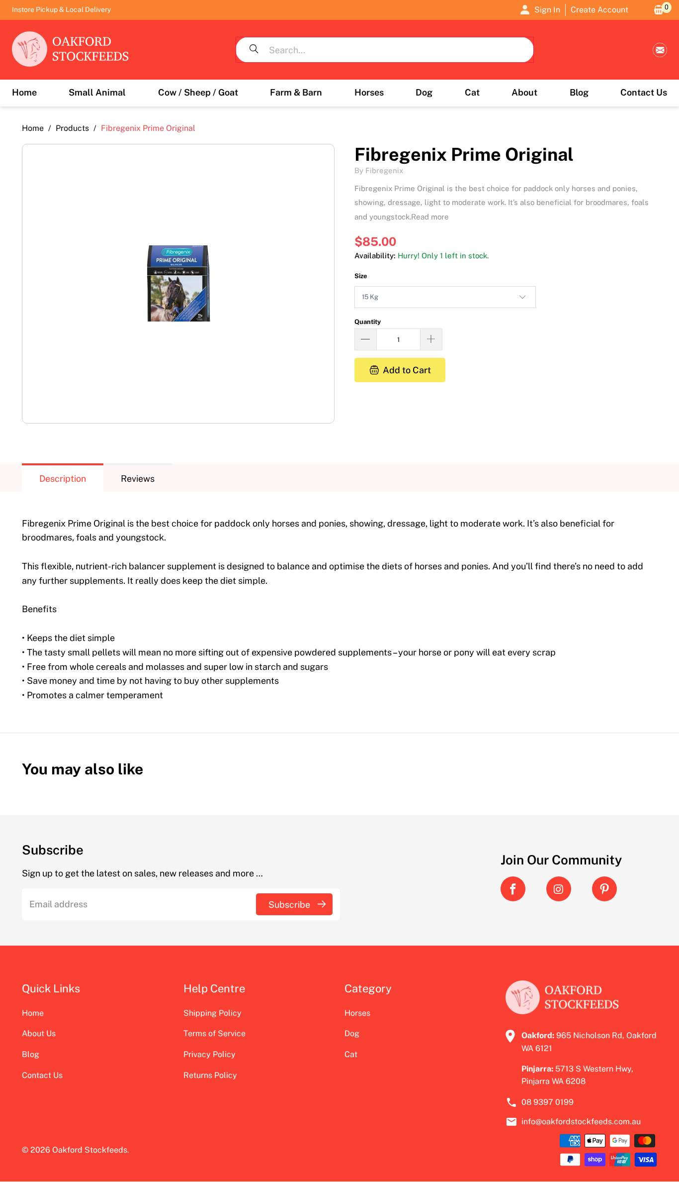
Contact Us (42, 1075)
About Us (39, 1033)
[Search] (254, 50)
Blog (30, 1054)
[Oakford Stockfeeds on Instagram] (558, 888)
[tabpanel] (339, 605)
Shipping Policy (212, 1013)
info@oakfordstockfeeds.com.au (660, 50)
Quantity (367, 321)
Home (33, 1013)
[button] (97, 93)
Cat (350, 1054)
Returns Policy (210, 1075)
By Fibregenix (378, 170)
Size (360, 276)
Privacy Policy (209, 1054)
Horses (357, 1013)
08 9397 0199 (547, 1102)
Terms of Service (214, 1033)
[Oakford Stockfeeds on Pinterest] (604, 888)
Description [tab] (62, 478)
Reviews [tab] (138, 478)
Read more (430, 217)
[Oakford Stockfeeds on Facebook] (513, 888)
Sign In (547, 9)
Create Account (599, 9)
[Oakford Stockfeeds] (70, 49)
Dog (351, 1033)
